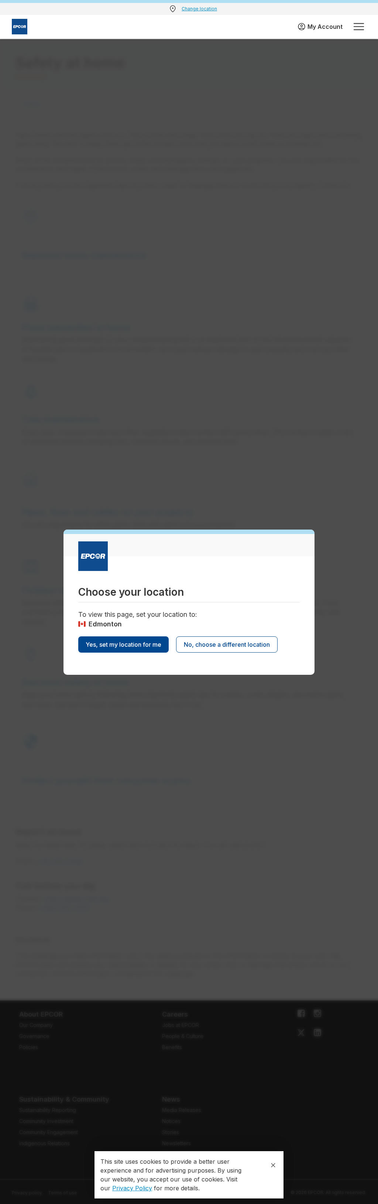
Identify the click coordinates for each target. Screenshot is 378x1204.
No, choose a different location (227, 644)
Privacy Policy (132, 1188)
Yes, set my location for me (123, 644)
